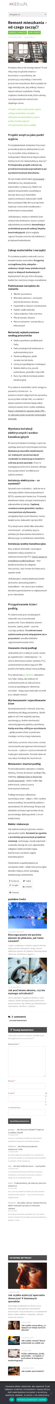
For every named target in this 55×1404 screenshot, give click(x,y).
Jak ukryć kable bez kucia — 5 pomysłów (29, 1166)
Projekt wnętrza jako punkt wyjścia (25, 109)
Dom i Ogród (34, 32)
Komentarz (14, 1044)
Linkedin (28, 886)
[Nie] (51, 1393)
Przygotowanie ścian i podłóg (22, 125)
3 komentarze (29, 37)
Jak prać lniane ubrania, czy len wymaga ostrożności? (26, 992)
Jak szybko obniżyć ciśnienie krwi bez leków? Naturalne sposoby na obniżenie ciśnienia (27, 1206)
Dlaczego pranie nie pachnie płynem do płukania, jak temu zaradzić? (26, 938)
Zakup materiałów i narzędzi (22, 113)
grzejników (28, 674)
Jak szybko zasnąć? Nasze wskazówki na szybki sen (33, 1341)
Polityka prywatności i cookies (31, 1399)
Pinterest (15, 892)
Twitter (28, 881)
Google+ (15, 885)
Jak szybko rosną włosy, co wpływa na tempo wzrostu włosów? (33, 1327)
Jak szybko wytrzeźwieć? (32, 1371)
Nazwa (11, 1081)
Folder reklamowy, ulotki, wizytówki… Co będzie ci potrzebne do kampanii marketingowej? (26, 1357)
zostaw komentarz (18, 1020)
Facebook (15, 881)
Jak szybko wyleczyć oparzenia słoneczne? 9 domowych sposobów (26, 1298)
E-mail (11, 1093)
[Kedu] (27, 5)
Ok (12, 1399)
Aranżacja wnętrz (17, 32)
